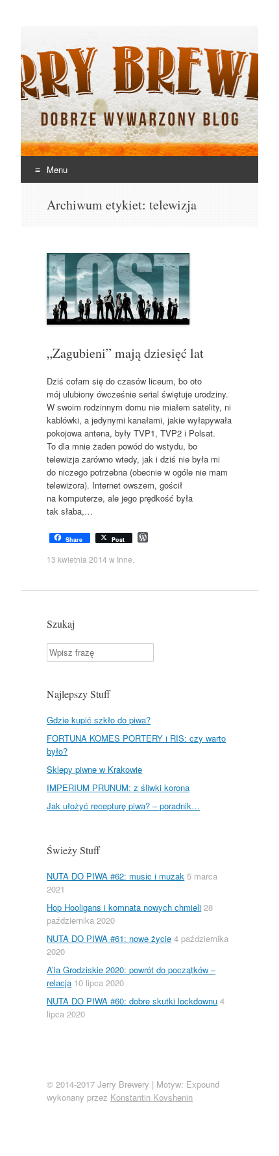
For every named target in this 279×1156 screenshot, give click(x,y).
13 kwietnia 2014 (77, 559)
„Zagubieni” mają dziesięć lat (125, 353)
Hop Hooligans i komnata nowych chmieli (124, 907)
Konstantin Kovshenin (151, 1097)
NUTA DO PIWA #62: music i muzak (115, 876)
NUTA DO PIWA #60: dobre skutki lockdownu (132, 1001)
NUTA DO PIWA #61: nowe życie (109, 938)
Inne (124, 559)
